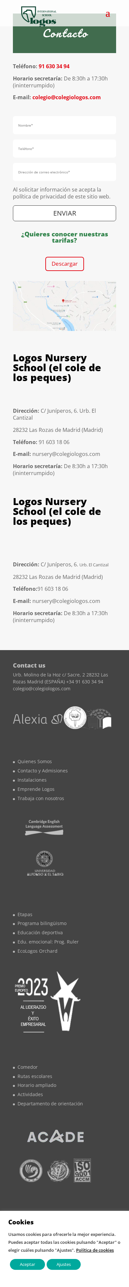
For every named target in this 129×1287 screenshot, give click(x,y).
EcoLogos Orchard (38, 951)
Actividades (30, 1094)
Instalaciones (32, 780)
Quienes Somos (35, 761)
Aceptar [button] (27, 1264)
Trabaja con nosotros (41, 798)
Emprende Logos (36, 789)
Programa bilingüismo (42, 923)
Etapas (25, 914)
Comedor (28, 1067)
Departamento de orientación (50, 1103)
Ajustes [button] (64, 1264)
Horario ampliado (37, 1085)
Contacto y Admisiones (43, 770)
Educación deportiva (40, 932)
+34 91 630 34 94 (84, 681)
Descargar (65, 263)
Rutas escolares (35, 1076)
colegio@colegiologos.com (66, 97)
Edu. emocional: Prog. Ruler (48, 942)
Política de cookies (95, 1250)
